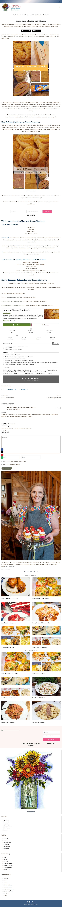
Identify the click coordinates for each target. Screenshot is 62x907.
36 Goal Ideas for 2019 (7, 396)
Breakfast (6, 822)
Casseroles (6, 848)
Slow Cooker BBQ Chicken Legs (9, 598)
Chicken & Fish (7, 826)
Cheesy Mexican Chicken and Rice (41, 623)
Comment (5, 437)
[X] (5, 1)
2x (55, 343)
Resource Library (8, 865)
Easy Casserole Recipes (7, 647)
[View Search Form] (60, 1)
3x (57, 343)
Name (4, 457)
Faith (5, 857)
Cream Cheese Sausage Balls (13, 297)
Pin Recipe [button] (46, 324)
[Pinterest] (32, 902)
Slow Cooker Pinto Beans (8, 722)
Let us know (30, 380)
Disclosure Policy (8, 867)
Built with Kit (31, 215)
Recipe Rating (5, 430)
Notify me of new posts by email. (11, 464)
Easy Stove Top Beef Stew (54, 396)
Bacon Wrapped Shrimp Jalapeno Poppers (12, 301)
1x (53, 343)
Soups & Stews (7, 842)
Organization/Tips (8, 863)
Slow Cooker (7, 844)
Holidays (6, 861)
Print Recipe (37, 30)
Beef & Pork (7, 824)
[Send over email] (2, 457)
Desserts (6, 830)
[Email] (35, 902)
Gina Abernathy (18, 14)
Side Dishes (7, 828)
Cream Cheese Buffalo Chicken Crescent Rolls (13, 305)
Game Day (6, 838)
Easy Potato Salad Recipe (39, 697)
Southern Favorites (31, 650)
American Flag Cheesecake (8, 623)
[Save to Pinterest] (2, 455)
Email (24, 457)
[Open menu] (59, 7)
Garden (5, 859)
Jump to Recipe (27, 30)
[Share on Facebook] (2, 449)
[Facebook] (2, 1)
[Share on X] (2, 452)
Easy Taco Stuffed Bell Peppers (40, 598)
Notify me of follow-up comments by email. (14, 461)
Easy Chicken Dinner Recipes (39, 647)
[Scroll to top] (59, 902)
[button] (3, 321)
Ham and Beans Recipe (38, 722)
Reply (58, 407)
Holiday (6, 840)
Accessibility (7, 869)
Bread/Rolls (7, 846)
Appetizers (6, 820)
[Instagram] (7, 1)
